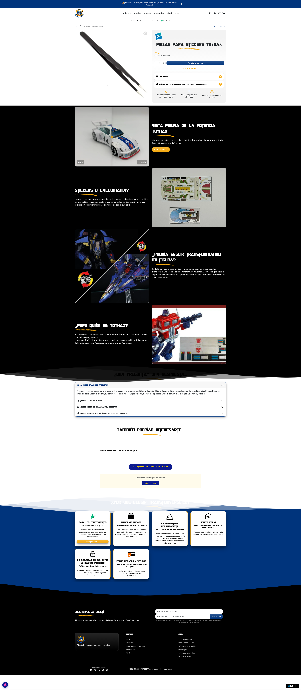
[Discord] (107, 668)
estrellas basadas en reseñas (150, 19)
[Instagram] (99, 668)
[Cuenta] (215, 11)
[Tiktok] (103, 668)
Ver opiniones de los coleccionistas (150, 464)
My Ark (128, 651)
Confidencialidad (185, 637)
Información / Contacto (136, 644)
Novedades (158, 11)
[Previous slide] (75, 439)
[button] (210, 11)
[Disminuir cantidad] (156, 61)
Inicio (77, 24)
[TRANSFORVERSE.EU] (79, 11)
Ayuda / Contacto (142, 11)
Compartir (221, 24)
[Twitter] (95, 668)
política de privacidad (191, 620)
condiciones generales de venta (210, 618)
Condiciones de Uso (186, 641)
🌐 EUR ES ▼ (293, 686)
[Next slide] (226, 439)
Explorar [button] (126, 11)
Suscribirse (216, 614)
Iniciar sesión (150, 481)
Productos (130, 641)
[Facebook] (91, 668)
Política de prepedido (186, 651)
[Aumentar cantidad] (163, 61)
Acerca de (130, 647)
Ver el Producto (161, 147)
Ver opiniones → (92, 539)
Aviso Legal (182, 647)
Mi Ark (169, 11)
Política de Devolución (187, 644)
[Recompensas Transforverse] (5, 685)
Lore (177, 11)
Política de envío (184, 654)
